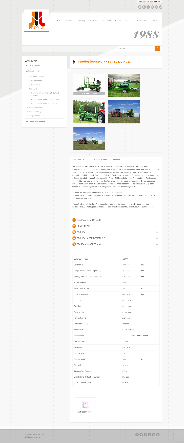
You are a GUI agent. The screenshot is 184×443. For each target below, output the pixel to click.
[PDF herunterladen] (85, 409)
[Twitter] (144, 7)
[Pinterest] (160, 7)
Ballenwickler (34, 89)
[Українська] (159, 1)
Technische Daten (100, 159)
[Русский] (155, 1)
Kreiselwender (34, 85)
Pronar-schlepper (33, 65)
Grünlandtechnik (32, 71)
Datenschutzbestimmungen (34, 434)
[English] (144, 1)
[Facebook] (148, 7)
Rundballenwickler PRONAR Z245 (44, 104)
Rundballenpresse (36, 108)
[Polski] (151, 1)
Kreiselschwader (35, 81)
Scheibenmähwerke (36, 77)
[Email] (140, 7)
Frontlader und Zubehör (35, 121)
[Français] (148, 1)
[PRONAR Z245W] (89, 96)
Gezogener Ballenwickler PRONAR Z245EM (45, 94)
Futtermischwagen (36, 112)
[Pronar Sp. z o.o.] (37, 28)
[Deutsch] (140, 1)
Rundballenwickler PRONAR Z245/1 (45, 100)
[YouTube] (156, 7)
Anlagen (116, 159)
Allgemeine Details (79, 159)
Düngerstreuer (34, 116)
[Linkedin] (152, 7)
